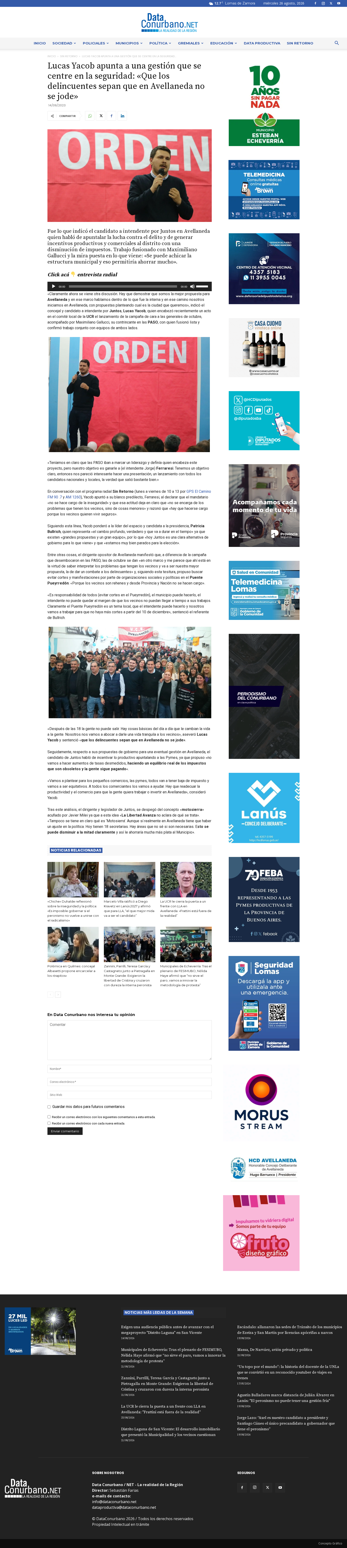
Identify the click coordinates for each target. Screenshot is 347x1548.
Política (158, 43)
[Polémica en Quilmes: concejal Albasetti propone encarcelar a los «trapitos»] (73, 944)
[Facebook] (315, 3)
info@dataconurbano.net (114, 1501)
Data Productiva (262, 43)
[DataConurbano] (173, 22)
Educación (221, 43)
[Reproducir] (53, 286)
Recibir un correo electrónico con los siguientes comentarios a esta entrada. (104, 1117)
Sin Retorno (300, 43)
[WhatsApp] (89, 116)
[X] (330, 3)
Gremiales (189, 43)
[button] (336, 43)
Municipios (127, 43)
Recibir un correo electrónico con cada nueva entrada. (88, 1123)
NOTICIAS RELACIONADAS (76, 850)
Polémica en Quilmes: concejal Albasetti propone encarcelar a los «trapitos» (71, 970)
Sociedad (62, 43)
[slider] (202, 286)
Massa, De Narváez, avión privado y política (274, 1349)
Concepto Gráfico (330, 1543)
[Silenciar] (192, 286)
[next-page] (58, 995)
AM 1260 (73, 497)
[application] (129, 286)
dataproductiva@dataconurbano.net (124, 1507)
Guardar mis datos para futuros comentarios (88, 1106)
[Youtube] (338, 3)
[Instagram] (323, 3)
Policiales (94, 43)
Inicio (40, 43)
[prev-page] (50, 995)
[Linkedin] (122, 116)
